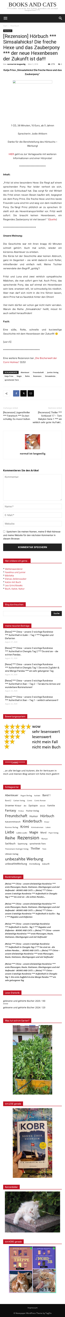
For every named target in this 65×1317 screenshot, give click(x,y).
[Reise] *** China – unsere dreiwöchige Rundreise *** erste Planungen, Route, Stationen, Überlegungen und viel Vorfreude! (32, 933)
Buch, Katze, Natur (15, 588)
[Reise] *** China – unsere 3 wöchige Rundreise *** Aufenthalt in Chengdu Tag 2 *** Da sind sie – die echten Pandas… (31, 651)
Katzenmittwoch (13, 821)
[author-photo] (32, 449)
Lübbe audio (21, 832)
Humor (34, 816)
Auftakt (37, 795)
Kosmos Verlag (11, 827)
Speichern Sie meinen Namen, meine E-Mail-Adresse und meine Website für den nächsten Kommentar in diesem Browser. (31, 535)
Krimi (24, 826)
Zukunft (46, 863)
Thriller (35, 848)
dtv (25, 805)
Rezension (37, 376)
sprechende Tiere (12, 380)
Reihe (27, 376)
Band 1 (46, 795)
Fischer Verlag (32, 810)
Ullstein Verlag (11, 854)
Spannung (22, 843)
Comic (29, 800)
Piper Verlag (53, 833)
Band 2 (8, 800)
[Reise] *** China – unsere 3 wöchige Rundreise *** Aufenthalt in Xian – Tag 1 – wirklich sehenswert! (31, 698)
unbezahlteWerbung (16, 863)
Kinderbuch (32, 821)
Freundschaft (38, 372)
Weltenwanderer (14, 568)
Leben (48, 827)
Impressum (33, 1307)
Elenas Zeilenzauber (16, 578)
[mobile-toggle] (5, 18)
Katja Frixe (9, 376)
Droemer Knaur (13, 805)
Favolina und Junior (15, 572)
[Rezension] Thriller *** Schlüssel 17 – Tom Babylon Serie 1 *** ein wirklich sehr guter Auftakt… (47, 417)
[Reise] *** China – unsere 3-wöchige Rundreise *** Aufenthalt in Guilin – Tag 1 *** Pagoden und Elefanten (29, 635)
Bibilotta (9, 575)
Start (5, 25)
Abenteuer (25, 372)
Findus (21, 811)
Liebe (9, 832)
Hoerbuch (14, 25)
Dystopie (33, 805)
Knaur (46, 822)
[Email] (31, 393)
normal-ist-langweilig (16, 64)
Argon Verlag (26, 795)
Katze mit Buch (13, 582)
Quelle (52, 219)
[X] (23, 393)
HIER (11, 154)
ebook (42, 805)
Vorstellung (34, 863)
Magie (19, 376)
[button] (60, 18)
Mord (43, 832)
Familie (51, 805)
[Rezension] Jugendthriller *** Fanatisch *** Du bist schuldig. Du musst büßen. (16, 415)
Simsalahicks (50, 376)
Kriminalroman (37, 827)
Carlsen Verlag (19, 800)
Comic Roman (40, 800)
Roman (44, 838)
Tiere (44, 849)
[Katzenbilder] (32, 1211)
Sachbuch (10, 843)
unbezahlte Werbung (24, 859)
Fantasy (10, 810)
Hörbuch (47, 815)
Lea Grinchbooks (14, 585)
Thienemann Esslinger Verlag (16, 849)
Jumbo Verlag (52, 372)
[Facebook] (16, 393)
